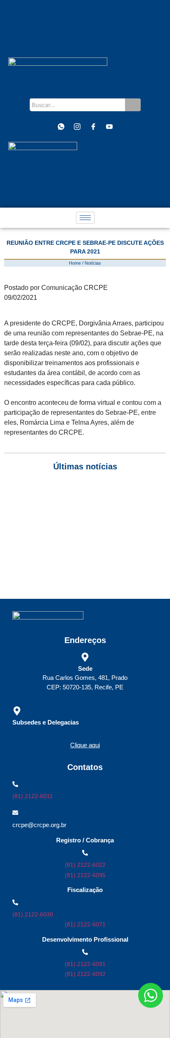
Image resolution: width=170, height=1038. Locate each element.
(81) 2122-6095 (85, 875)
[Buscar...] (133, 104)
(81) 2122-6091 (85, 964)
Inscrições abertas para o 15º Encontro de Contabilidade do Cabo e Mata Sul (83, 551)
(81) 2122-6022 (85, 864)
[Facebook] (93, 127)
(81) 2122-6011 (32, 796)
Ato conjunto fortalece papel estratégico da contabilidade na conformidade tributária (83, 569)
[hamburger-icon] (85, 218)
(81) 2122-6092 (85, 974)
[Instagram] (77, 127)
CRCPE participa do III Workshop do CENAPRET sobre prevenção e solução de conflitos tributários (79, 514)
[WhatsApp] (61, 127)
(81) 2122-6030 (32, 914)
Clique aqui (85, 745)
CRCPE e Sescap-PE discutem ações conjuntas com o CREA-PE (79, 532)
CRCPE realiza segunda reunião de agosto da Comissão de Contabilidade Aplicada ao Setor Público (84, 496)
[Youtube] (109, 127)
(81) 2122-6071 (85, 924)
